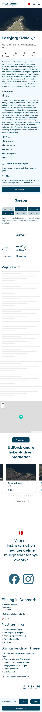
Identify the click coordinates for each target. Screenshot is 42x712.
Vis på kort (20, 440)
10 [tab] (28, 496)
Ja (24, 701)
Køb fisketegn (19, 189)
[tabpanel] (21, 19)
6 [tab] (19, 496)
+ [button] (3, 403)
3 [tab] (21, 33)
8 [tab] (24, 496)
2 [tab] (18, 33)
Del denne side (21, 708)
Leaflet (33, 432)
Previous (4, 20)
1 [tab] (16, 33)
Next (37, 20)
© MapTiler (38, 432)
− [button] (3, 407)
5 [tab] (25, 33)
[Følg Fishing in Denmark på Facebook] (14, 579)
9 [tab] (26, 496)
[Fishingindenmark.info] (30, 687)
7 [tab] (22, 496)
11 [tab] (30, 496)
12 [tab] (32, 496)
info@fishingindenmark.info (13, 614)
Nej (35, 701)
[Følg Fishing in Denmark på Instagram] (28, 579)
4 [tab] (23, 33)
